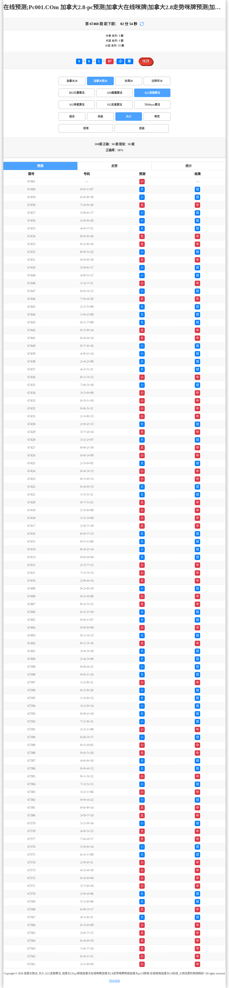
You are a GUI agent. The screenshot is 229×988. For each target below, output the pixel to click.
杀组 (100, 116)
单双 (157, 116)
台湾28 (129, 81)
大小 (128, 116)
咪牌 (145, 61)
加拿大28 (72, 81)
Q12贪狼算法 (152, 92)
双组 (141, 128)
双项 (86, 128)
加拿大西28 (100, 81)
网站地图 (114, 981)
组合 (72, 116)
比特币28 (157, 81)
